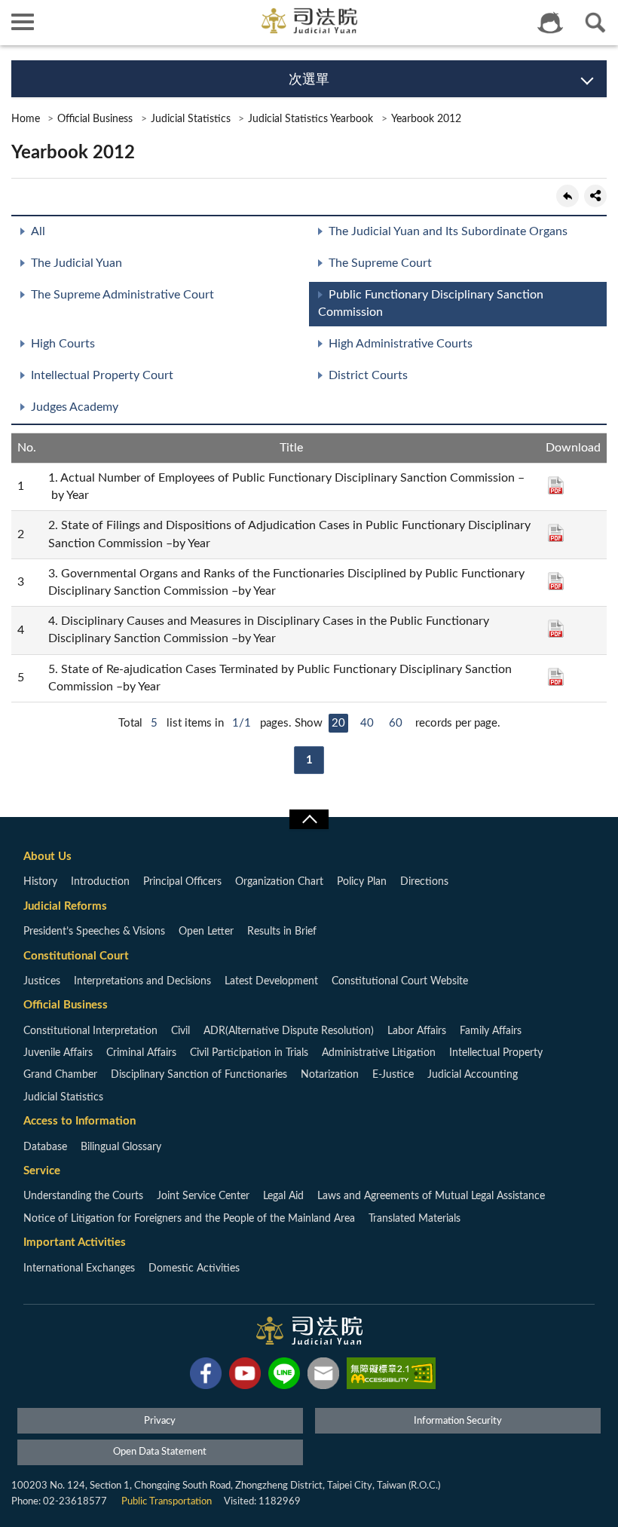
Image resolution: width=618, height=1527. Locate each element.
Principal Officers (182, 882)
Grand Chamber (60, 1075)
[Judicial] (309, 21)
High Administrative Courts (401, 344)
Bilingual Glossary (121, 1147)
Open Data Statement (160, 1452)
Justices (41, 981)
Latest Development (271, 981)
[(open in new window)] (206, 1376)
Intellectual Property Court (102, 375)
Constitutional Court (76, 956)
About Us (47, 856)
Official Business (95, 119)
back (567, 196)
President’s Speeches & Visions (94, 931)
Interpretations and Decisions (142, 981)
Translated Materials (414, 1218)
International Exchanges (79, 1268)
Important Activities (74, 1242)
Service (41, 1171)
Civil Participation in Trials (249, 1053)
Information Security (458, 1421)
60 (395, 723)
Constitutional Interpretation (90, 1031)
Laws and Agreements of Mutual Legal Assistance (431, 1196)
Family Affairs (491, 1031)
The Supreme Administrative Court (122, 295)
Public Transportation (166, 1502)
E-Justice (393, 1075)
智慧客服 (550, 22)
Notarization (330, 1075)
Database (45, 1147)
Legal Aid (283, 1196)
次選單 (309, 80)
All (38, 231)
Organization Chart (279, 882)
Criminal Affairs (141, 1053)
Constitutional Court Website (400, 981)
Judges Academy (74, 407)
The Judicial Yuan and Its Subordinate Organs (448, 231)
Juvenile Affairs (58, 1053)
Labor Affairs (416, 1031)
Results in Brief (282, 931)
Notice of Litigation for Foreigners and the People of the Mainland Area (189, 1218)
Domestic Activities (194, 1268)
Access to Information (79, 1121)
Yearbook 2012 (426, 119)
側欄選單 (22, 22)
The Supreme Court (380, 263)
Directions (424, 882)
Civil (180, 1031)
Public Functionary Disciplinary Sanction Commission (430, 303)
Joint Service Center (203, 1196)
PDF (556, 485)
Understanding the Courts (83, 1196)
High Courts (63, 344)
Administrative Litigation (379, 1053)
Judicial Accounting (472, 1075)
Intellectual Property (496, 1053)
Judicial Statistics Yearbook (310, 119)
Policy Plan (362, 882)
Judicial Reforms (65, 906)
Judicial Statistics (191, 119)
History (40, 882)
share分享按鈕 (595, 196)
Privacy (160, 1421)
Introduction (100, 882)
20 (338, 723)
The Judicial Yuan (76, 263)
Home (25, 119)
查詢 (595, 22)
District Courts (368, 375)
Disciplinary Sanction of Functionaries (199, 1075)
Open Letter (206, 931)
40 (367, 723)
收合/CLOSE (309, 819)
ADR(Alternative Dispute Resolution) (288, 1031)
